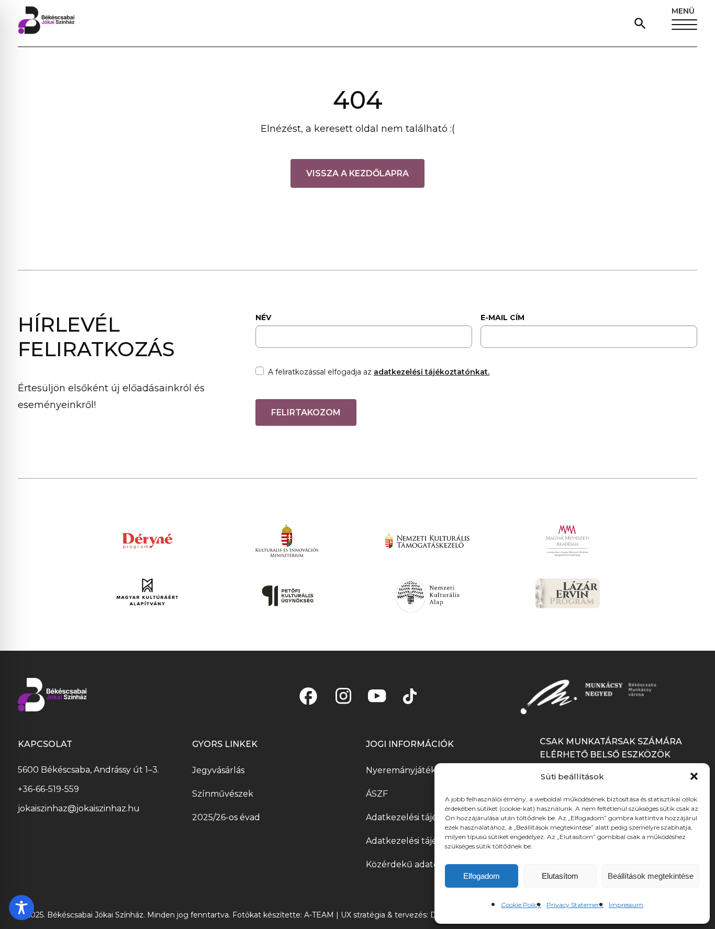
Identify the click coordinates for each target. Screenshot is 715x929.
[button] (694, 776)
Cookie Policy (521, 905)
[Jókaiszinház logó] (46, 23)
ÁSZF (377, 794)
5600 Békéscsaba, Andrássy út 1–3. (88, 770)
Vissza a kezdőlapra (357, 173)
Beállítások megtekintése (651, 875)
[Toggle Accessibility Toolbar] (21, 907)
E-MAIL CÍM (502, 317)
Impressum (626, 905)
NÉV (263, 317)
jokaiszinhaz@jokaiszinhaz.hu (79, 808)
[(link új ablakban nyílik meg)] (308, 696)
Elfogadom (481, 875)
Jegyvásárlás (218, 770)
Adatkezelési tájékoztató (418, 817)
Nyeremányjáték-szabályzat (424, 770)
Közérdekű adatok (405, 864)
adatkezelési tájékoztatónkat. (431, 372)
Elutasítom (560, 875)
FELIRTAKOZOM (306, 412)
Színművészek (222, 794)
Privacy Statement (575, 905)
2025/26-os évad (226, 817)
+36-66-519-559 (48, 789)
